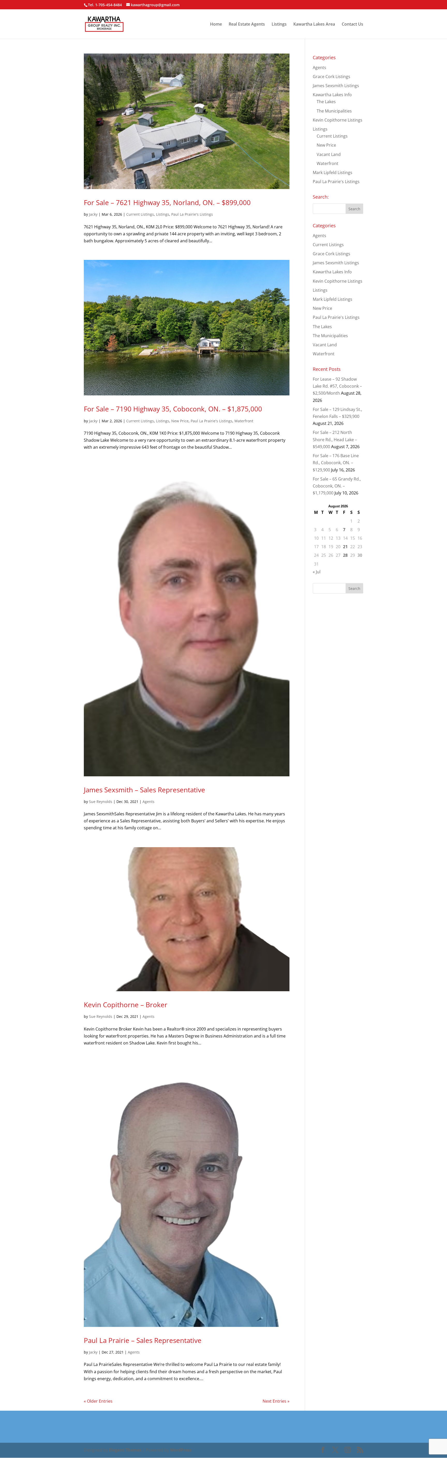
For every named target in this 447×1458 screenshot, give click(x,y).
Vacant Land (329, 154)
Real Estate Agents (247, 24)
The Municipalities (334, 111)
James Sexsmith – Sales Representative (144, 789)
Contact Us (352, 24)
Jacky (93, 214)
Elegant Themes (125, 1450)
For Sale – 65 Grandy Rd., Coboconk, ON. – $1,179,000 (337, 486)
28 (345, 555)
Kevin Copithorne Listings (337, 120)
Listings (279, 24)
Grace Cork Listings (331, 76)
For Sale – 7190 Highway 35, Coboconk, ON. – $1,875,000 (173, 409)
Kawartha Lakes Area (314, 24)
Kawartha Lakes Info (332, 94)
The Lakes (326, 101)
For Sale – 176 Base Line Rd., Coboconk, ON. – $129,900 (336, 462)
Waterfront (243, 420)
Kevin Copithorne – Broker (125, 1004)
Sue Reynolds (100, 801)
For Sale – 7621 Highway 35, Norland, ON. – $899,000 (167, 202)
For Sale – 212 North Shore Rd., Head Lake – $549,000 (335, 439)
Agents (148, 801)
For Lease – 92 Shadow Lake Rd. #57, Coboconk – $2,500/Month (337, 386)
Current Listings (140, 214)
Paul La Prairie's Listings (192, 214)
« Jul (317, 572)
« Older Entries (98, 1401)
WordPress (181, 1450)
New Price (180, 420)
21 (345, 547)
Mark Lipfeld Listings (332, 172)
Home (216, 24)
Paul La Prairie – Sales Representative (143, 1340)
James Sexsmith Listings (336, 85)
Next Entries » (276, 1401)
